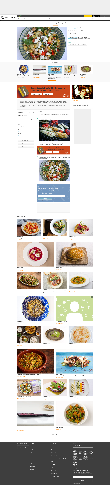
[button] (20, 18)
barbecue (47, 101)
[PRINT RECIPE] (31, 112)
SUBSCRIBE (45, 198)
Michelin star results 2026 (34, 455)
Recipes (31, 449)
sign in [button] (41, 207)
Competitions (32, 469)
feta (18, 131)
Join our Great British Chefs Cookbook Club (59, 458)
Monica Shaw (55, 25)
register (45, 207)
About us (53, 464)
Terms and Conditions (55, 476)
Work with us (53, 449)
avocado (45, 103)
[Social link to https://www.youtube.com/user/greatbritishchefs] (79, 445)
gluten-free (23, 103)
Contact (52, 446)
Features (31, 463)
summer (22, 101)
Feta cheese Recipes (82, 44)
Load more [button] (54, 434)
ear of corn (20, 117)
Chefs (31, 452)
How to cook (32, 466)
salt (18, 135)
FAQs (52, 461)
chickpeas (19, 126)
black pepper (20, 137)
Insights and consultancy (55, 452)
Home (31, 446)
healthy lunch (75, 37)
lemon (19, 127)
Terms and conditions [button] (41, 200)
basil (23, 129)
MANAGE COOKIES (23, 447)
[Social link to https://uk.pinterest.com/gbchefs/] (75, 445)
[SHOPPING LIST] (33, 112)
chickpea (75, 35)
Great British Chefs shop (55, 455)
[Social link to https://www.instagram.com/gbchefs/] (77, 445)
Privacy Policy (54, 473)
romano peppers (21, 119)
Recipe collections (33, 460)
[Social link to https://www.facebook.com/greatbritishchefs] (73, 445)
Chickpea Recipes (72, 44)
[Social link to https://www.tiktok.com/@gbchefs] (81, 445)
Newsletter (32, 472)
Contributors (53, 470)
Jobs (52, 467)
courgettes (70, 38)
